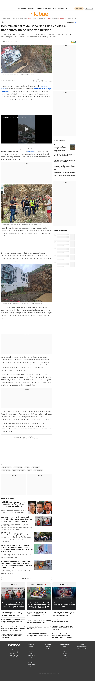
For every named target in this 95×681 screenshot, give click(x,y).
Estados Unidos (31, 8)
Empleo (48, 648)
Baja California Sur (6, 467)
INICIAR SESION (89, 8)
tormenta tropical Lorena (19, 470)
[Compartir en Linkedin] (42, 80)
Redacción (48, 646)
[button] (2, 8)
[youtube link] (11, 656)
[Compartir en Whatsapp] (33, 80)
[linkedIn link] (17, 656)
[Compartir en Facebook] (36, 80)
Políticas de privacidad (82, 648)
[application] (26, 129)
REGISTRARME (79, 8)
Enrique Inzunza (10, 18)
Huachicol (4, 18)
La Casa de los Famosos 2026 (37, 18)
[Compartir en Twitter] (39, 80)
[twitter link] (14, 652)
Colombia (39, 8)
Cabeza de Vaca (70, 18)
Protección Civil (32, 151)
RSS (31, 666)
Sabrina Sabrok (18, 18)
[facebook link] (11, 652)
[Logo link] (38, 13)
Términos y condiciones (82, 646)
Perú (54, 8)
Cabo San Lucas (18, 467)
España (45, 8)
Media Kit (65, 657)
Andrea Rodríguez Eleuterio (10, 41)
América (31, 646)
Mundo (67, 8)
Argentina (23, 8)
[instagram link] (17, 652)
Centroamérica (60, 8)
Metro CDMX (54, 18)
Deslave (27, 467)
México (50, 8)
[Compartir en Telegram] (46, 80)
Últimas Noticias (31, 664)
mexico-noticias (38, 470)
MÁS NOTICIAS (26, 578)
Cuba (72, 8)
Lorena (29, 470)
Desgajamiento (35, 467)
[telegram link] (14, 656)
